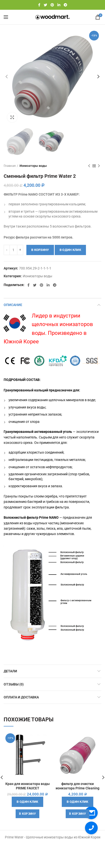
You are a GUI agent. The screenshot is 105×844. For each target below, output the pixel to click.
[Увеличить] (12, 117)
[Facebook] (39, 5)
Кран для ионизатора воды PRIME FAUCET (27, 786)
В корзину (40, 250)
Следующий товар (98, 165)
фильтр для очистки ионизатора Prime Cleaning (77, 786)
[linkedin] (59, 5)
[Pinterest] (52, 5)
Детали (10, 671)
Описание (13, 305)
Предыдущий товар (89, 165)
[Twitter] (45, 5)
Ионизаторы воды (33, 166)
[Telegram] (65, 5)
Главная (10, 166)
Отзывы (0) (14, 684)
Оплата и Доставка (21, 697)
